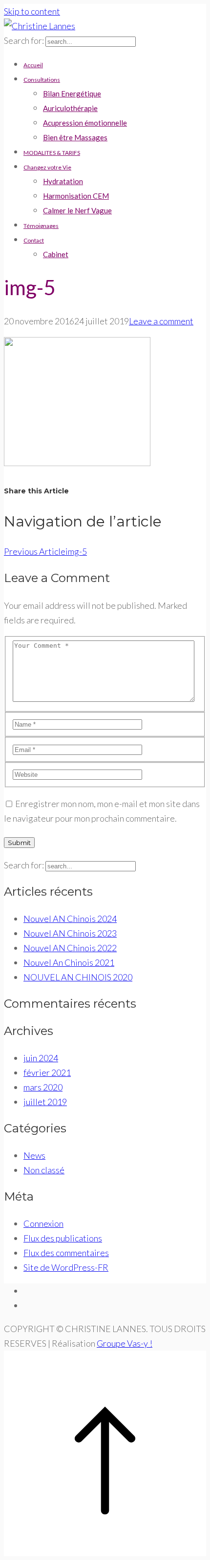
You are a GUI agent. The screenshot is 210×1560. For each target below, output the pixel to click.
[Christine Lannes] (39, 25)
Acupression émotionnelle (85, 122)
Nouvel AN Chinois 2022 (70, 947)
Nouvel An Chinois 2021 (68, 962)
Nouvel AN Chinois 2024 (70, 918)
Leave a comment (161, 321)
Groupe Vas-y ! (124, 1343)
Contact (33, 240)
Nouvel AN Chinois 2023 (70, 933)
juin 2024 (40, 1058)
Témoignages (41, 225)
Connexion (43, 1223)
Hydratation (63, 181)
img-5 (45, 551)
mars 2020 (43, 1087)
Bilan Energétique (72, 93)
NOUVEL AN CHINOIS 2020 (77, 977)
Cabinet (55, 254)
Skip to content (32, 11)
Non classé (43, 1170)
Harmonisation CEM (76, 195)
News (34, 1155)
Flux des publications (62, 1238)
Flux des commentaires (66, 1252)
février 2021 (47, 1072)
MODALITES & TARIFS (51, 152)
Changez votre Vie (47, 167)
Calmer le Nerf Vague (77, 210)
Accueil (33, 65)
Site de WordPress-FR (65, 1267)
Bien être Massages (75, 137)
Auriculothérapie (70, 108)
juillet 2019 (45, 1101)
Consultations (41, 79)
